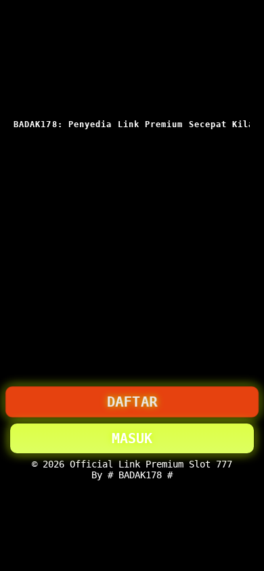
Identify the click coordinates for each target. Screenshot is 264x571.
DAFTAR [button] (132, 401)
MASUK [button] (132, 438)
